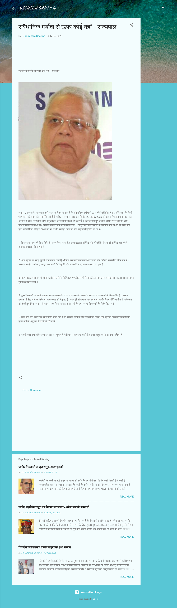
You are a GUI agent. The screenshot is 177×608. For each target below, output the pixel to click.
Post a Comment (31, 390)
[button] (131, 25)
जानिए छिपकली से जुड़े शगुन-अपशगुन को (40, 467)
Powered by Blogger (90, 592)
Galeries (96, 599)
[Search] (163, 9)
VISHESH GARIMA (37, 8)
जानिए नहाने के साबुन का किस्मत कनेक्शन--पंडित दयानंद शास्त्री (53, 507)
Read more (127, 496)
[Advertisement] (154, 69)
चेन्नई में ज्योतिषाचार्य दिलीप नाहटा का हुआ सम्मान (44, 547)
